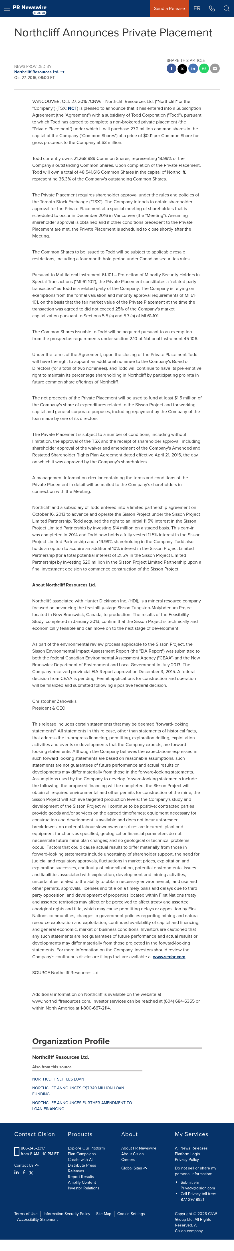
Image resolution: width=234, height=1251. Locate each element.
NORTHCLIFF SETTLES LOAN (58, 1079)
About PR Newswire (138, 1148)
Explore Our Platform (86, 1148)
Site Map (103, 1214)
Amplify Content (82, 1182)
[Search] (226, 8)
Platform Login (187, 1154)
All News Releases (191, 1148)
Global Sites (132, 1168)
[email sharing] (215, 69)
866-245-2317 (33, 1148)
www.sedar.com (169, 956)
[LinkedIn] (17, 1172)
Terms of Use (26, 1214)
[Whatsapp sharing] (204, 69)
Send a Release (169, 8)
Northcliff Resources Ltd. (60, 1057)
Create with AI (80, 1160)
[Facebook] (24, 1172)
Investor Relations (84, 1188)
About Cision (132, 1154)
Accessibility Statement (37, 1219)
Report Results (81, 1177)
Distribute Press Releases (82, 1168)
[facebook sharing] (171, 69)
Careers (128, 1160)
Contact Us (24, 1165)
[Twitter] (31, 1172)
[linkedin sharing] (193, 69)
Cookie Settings (131, 1214)
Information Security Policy (67, 1214)
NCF (72, 108)
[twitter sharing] (182, 69)
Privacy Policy (187, 1160)
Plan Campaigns (82, 1154)
